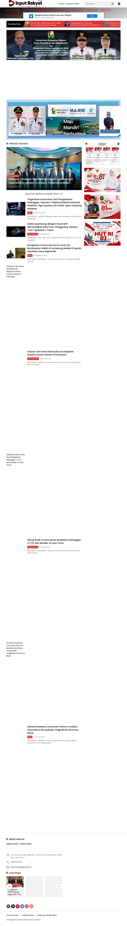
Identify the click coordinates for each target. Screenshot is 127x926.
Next (80, 16)
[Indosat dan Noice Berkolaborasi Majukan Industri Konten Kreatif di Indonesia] (15, 358)
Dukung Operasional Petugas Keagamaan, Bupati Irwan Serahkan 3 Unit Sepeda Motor (68, 24)
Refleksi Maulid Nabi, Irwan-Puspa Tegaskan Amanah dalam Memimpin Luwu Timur (108, 24)
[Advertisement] (63, 78)
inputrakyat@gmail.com (21, 867)
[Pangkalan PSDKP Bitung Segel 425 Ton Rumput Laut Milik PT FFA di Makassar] (15, 881)
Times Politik (25, 844)
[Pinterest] (18, 906)
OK (92, 16)
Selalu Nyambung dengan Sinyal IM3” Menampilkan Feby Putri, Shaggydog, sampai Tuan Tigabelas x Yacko (52, 227)
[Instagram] (27, 906)
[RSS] (31, 906)
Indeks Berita (28, 915)
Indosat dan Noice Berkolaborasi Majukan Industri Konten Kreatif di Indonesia (50, 353)
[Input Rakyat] (29, 3)
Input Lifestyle (32, 234)
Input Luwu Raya (14, 885)
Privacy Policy (12, 915)
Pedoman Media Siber (47, 915)
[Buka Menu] (119, 3)
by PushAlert (99, 21)
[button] (112, 4)
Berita (30, 213)
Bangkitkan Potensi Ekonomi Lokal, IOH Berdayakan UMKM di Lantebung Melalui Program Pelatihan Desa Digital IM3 (54, 248)
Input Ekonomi (14, 176)
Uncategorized (33, 359)
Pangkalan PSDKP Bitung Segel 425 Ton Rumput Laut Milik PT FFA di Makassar (14, 892)
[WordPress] (22, 906)
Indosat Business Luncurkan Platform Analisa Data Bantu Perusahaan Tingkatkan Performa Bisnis (52, 729)
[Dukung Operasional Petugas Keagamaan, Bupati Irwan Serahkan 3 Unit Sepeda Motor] (50, 24)
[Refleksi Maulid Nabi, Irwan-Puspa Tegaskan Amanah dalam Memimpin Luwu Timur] (90, 24)
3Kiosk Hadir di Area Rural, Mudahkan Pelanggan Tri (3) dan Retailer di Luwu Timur (54, 541)
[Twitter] (13, 906)
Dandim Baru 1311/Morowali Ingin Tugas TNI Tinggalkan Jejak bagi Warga (30, 24)
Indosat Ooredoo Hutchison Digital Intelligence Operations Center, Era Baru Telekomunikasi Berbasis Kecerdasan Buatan (40, 181)
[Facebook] (8, 906)
